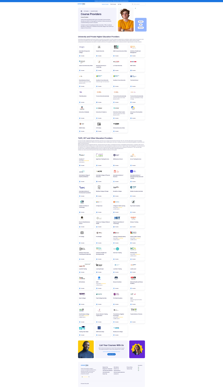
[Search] (132, 4)
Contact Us (116, 373)
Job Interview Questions (107, 370)
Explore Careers (105, 4)
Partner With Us (111, 354)
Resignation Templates (107, 368)
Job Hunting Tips (106, 372)
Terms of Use (129, 368)
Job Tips (119, 4)
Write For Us (116, 368)
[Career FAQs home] (81, 4)
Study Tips (105, 373)
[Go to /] (81, 11)
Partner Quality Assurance (119, 372)
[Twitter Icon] (138, 368)
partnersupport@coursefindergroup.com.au (111, 351)
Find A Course (113, 4)
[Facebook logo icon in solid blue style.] (138, 367)
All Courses (86, 11)
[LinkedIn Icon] (138, 370)
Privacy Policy (129, 367)
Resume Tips (105, 367)
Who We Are (116, 367)
